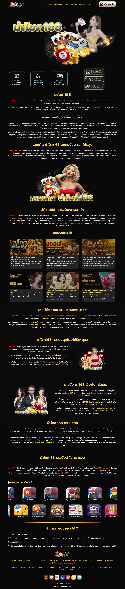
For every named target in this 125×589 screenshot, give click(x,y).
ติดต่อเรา (92, 4)
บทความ (82, 4)
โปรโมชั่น (66, 4)
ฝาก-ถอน (74, 4)
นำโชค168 (62, 95)
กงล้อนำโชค (58, 4)
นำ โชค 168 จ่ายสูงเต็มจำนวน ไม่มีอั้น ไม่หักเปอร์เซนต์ (98, 258)
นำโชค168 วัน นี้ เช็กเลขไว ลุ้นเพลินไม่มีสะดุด (61, 258)
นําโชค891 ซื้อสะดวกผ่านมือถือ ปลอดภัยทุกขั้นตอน (62, 291)
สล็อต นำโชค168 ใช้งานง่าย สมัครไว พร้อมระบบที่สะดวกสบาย (24, 258)
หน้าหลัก (49, 4)
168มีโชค (14, 290)
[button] (10, 494)
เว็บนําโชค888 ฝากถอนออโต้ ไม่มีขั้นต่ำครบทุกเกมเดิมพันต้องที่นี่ (97, 291)
